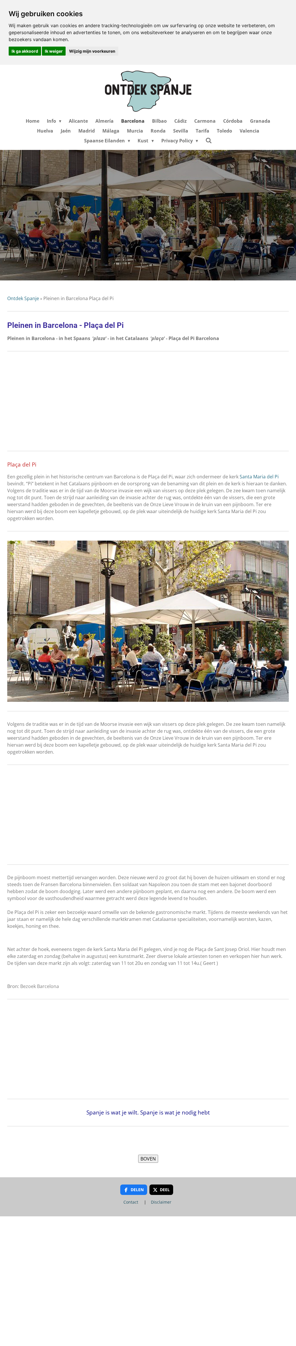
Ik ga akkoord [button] (25, 51)
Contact (130, 1202)
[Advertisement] (148, 401)
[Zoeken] (209, 140)
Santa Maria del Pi (259, 476)
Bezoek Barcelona (39, 986)
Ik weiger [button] (54, 51)
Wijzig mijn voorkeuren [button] (92, 51)
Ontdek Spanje (23, 298)
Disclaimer (161, 1202)
